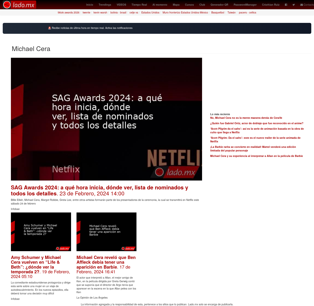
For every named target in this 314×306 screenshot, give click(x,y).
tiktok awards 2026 (68, 12)
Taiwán (232, 12)
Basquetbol (217, 12)
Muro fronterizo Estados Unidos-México (185, 12)
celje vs (134, 12)
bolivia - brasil (118, 12)
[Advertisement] (172, 235)
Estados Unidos (150, 12)
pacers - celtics (247, 12)
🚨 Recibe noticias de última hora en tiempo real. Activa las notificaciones (90, 28)
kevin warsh (100, 12)
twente (86, 12)
